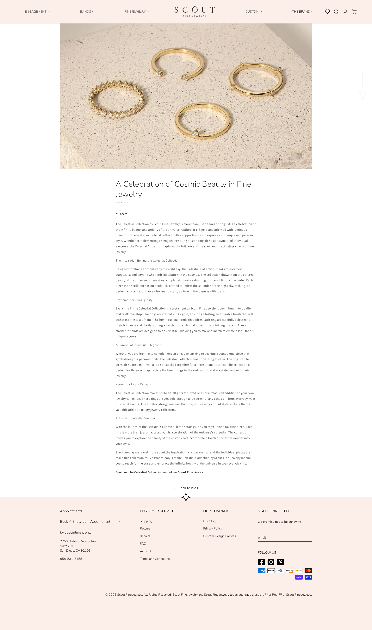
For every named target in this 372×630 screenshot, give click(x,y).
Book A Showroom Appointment (85, 521)
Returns (145, 528)
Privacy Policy (212, 528)
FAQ (143, 544)
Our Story (209, 521)
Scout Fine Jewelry (129, 595)
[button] (35, 11)
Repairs (145, 536)
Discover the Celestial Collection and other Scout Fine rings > (159, 472)
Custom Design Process (219, 536)
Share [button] (123, 214)
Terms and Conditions (155, 559)
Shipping (146, 521)
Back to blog (188, 488)
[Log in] (347, 12)
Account (145, 551)
